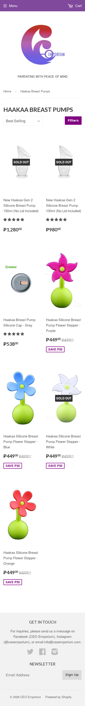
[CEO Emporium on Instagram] (54, 653)
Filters (73, 120)
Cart (78, 5)
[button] (14, 219)
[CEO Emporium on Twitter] (30, 653)
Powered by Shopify (58, 697)
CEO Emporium (30, 697)
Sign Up (72, 675)
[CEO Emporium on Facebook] (42, 653)
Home (7, 91)
